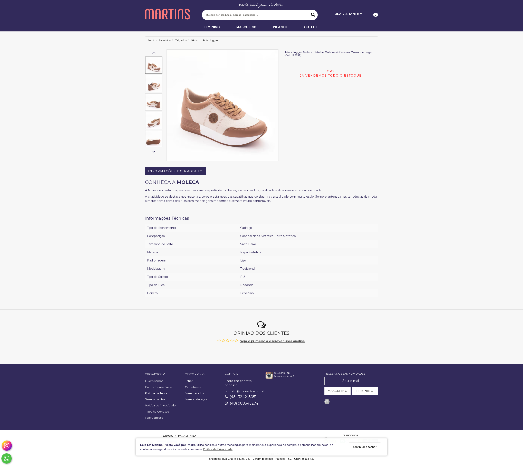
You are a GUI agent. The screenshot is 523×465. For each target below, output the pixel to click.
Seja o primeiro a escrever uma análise (272, 341)
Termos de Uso (155, 399)
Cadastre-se (193, 387)
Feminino (212, 27)
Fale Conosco (154, 417)
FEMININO (364, 391)
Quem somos (154, 381)
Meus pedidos (194, 393)
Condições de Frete (158, 387)
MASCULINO (338, 391)
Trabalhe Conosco (157, 411)
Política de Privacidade (217, 449)
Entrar (189, 381)
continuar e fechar (365, 446)
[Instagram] (327, 401)
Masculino (246, 27)
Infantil (280, 27)
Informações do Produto (175, 171)
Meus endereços (196, 399)
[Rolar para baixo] (153, 152)
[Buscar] (313, 15)
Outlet (310, 27)
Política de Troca (156, 393)
